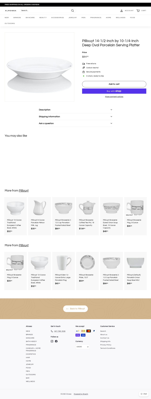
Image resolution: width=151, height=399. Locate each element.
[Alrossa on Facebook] (56, 341)
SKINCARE (30, 17)
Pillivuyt (24, 190)
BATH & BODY (31, 341)
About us (103, 334)
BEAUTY (43, 17)
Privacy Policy (105, 345)
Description (44, 110)
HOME (108, 17)
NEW (7, 17)
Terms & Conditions (107, 348)
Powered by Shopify (81, 394)
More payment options (114, 97)
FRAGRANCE (95, 17)
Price (84, 52)
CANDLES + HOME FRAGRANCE (33, 349)
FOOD (132, 17)
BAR (27, 378)
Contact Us (104, 338)
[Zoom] (39, 67)
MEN (84, 17)
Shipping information (49, 116)
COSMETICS (31, 354)
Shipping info (105, 341)
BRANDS (17, 17)
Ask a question (46, 123)
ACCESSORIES (57, 17)
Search (103, 331)
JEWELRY (73, 17)
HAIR (28, 357)
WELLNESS (120, 17)
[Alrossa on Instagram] (52, 341)
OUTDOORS (10, 23)
